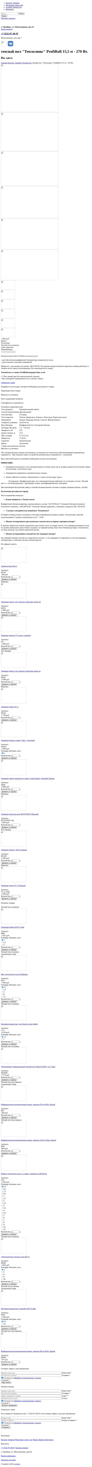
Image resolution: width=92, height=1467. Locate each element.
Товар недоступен (8, 352)
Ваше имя (66, 1373)
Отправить (6, 1427)
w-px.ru (17, 1464)
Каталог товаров (12, 3)
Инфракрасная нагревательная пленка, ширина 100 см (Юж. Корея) (28, 1140)
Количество (6, 577)
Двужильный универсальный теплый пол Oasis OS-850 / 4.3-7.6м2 (28, 1067)
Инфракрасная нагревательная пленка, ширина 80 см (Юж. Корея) (28, 1351)
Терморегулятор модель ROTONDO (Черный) (20, 814)
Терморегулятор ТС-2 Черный (13, 886)
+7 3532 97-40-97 (8, 1448)
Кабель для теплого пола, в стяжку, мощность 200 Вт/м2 (24, 1174)
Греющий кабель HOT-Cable (12, 927)
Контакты (10, 9)
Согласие (5, 1380)
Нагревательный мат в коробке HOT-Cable (18, 1309)
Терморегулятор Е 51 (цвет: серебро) (16, 635)
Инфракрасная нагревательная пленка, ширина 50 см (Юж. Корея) (28, 1104)
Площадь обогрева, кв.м (11, 751)
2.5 (4, 942)
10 (4, 1227)
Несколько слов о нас (14, 5)
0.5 (4, 987)
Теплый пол (27, 63)
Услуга (64, 1398)
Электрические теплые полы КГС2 (15, 1257)
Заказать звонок (21, 1448)
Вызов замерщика (8, 1456)
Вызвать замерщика (9, 1405)
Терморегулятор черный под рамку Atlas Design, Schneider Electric (28, 778)
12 (4, 997)
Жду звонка (6, 1382)
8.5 (4, 1194)
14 (4, 1229)
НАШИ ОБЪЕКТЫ (14, 7)
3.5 (4, 1208)
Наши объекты (39, 1440)
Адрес (65, 1396)
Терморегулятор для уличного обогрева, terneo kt (21, 602)
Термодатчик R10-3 (9, 566)
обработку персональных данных (27, 1378)
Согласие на (22, 1378)
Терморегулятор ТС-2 (10, 707)
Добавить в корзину (9, 579)
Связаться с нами (8, 383)
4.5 (4, 1213)
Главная (4, 63)
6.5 (4, 1189)
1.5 (4, 990)
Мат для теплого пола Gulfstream (14, 974)
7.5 (4, 1191)
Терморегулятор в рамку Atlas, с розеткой (18, 740)
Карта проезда (7, 29)
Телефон (66, 1375)
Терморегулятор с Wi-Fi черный (14, 850)
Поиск (21, 14)
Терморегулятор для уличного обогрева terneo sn (20, 671)
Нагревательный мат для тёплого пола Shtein (19, 1024)
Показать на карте (8, 1460)
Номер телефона (69, 1420)
